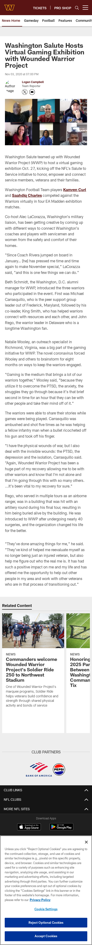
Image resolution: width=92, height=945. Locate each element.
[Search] (77, 7)
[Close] (86, 842)
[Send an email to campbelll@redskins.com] (32, 92)
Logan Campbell (33, 82)
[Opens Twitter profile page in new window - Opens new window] (25, 92)
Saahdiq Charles (27, 195)
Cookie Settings (46, 909)
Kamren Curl (74, 189)
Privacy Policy (40, 900)
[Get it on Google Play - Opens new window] (61, 829)
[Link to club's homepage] (9, 5)
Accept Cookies (46, 936)
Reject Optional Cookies (46, 922)
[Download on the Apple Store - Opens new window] (29, 827)
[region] (46, 890)
